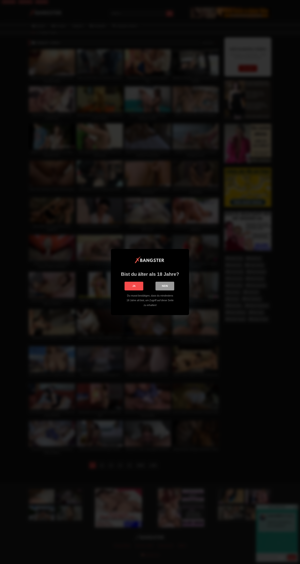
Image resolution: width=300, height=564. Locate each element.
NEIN (165, 286)
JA (134, 286)
